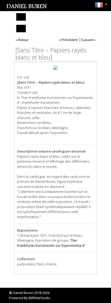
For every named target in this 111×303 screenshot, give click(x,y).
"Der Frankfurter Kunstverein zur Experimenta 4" (51, 243)
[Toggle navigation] (21, 17)
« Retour (22, 39)
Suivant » (88, 39)
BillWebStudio (39, 298)
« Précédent (68, 39)
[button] (99, 5)
